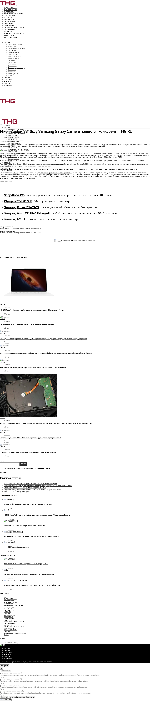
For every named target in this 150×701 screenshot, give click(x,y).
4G (5, 597)
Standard (17, 673)
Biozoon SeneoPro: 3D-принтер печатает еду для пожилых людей (20, 232)
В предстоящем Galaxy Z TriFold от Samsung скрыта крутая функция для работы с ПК (30, 438)
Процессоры (9, 29)
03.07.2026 (11, 540)
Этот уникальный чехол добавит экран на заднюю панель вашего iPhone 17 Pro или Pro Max (33, 368)
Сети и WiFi (8, 31)
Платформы (9, 25)
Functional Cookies (8, 679)
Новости (7, 81)
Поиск (2, 461)
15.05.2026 (10, 579)
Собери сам (9, 35)
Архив (2, 643)
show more (6, 671)
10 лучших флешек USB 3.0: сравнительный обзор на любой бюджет (30, 484)
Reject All (4, 697)
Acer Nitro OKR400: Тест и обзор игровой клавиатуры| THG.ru (26, 564)
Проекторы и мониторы (14, 27)
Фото (6, 39)
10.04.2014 (6, 137)
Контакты (8, 85)
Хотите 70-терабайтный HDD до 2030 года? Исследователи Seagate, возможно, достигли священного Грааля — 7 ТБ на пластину (46, 424)
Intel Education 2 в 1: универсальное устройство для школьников (20, 228)
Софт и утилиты (10, 37)
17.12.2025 (6, 328)
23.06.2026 (11, 551)
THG (5, 313)
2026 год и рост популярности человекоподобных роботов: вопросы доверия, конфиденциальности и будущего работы (43, 339)
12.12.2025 (6, 372)
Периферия (8, 23)
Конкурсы (8, 17)
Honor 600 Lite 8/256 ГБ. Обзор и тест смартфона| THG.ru (25, 488)
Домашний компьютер (13, 14)
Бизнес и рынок (10, 10)
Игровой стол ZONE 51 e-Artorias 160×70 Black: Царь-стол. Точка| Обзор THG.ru (32, 585)
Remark (17, 679)
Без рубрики (9, 600)
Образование (9, 21)
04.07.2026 (7, 314)
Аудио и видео (10, 8)
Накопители (9, 19)
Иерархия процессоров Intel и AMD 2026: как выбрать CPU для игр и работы (33, 490)
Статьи (7, 77)
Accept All (4, 666)
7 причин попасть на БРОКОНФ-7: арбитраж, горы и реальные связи (29, 574)
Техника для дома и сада (16, 68)
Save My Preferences (17, 697)
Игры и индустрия (11, 15)
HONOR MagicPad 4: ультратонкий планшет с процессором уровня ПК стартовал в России (32, 310)
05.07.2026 (11, 508)
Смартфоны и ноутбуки (14, 33)
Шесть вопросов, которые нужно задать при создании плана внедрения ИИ (27, 324)
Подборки (8, 79)
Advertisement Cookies (9, 691)
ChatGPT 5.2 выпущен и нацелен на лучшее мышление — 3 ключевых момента (28, 452)
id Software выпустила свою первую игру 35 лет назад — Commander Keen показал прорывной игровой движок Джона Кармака (46, 353)
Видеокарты (9, 12)
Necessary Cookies (8, 673)
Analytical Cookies (8, 685)
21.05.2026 (10, 568)
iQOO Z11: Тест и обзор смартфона (17, 492)
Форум (7, 83)
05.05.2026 (11, 589)
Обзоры (7, 42)
